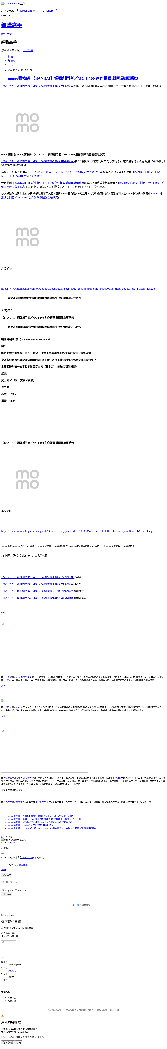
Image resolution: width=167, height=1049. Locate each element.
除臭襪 (9, 677)
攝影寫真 (28, 50)
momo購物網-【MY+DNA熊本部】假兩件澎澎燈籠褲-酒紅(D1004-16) (40, 822)
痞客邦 (25, 857)
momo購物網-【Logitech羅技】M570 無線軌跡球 (30, 825)
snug (3, 612)
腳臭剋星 (25, 677)
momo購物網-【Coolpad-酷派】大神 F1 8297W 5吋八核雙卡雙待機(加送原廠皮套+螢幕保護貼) (52, 828)
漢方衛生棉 (40, 802)
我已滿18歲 (8, 1042)
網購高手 (11, 25)
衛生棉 (9, 802)
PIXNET (59, 1010)
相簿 (10, 56)
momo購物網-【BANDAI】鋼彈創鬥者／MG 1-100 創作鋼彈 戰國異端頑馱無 (74, 78)
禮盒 (22, 790)
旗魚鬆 (118, 778)
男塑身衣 (38, 707)
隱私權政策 (102, 1010)
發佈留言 (7, 894)
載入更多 (7, 875)
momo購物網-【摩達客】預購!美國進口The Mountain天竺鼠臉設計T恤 (40, 816)
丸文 (16, 778)
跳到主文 (6, 34)
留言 (31, 857)
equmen (19, 707)
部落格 (12, 60)
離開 (18, 1042)
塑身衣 (4, 686)
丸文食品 (27, 778)
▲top (3, 869)
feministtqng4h (8, 842)
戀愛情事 (23, 865)
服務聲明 (114, 1010)
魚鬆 (3, 716)
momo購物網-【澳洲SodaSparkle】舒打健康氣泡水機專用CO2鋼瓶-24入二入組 (44, 819)
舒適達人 (20, 802)
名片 (10, 64)
